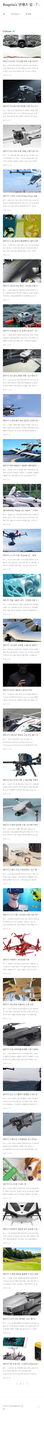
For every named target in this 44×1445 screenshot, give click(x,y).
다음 (27, 1383)
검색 (34, 5)
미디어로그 (15, 14)
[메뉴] (39, 5)
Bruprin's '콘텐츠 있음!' (20, 5)
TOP (39, 1407)
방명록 (28, 14)
